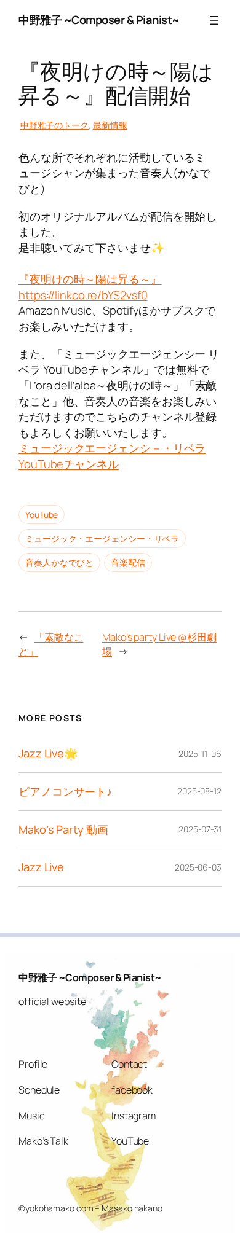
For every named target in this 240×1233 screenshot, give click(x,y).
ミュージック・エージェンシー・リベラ (102, 538)
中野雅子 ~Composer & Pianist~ (99, 19)
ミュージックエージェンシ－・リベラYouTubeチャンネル (112, 455)
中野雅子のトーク (54, 125)
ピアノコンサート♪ (65, 791)
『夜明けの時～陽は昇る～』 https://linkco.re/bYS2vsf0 (90, 287)
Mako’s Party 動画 (63, 829)
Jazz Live (41, 867)
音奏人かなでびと (59, 562)
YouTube (41, 514)
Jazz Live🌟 (48, 753)
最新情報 (110, 125)
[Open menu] (214, 20)
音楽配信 (128, 562)
